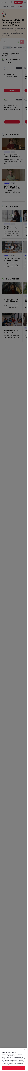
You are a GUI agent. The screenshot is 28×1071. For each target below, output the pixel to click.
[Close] (25, 1050)
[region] (13, 1059)
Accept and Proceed (13, 1068)
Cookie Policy (6, 1061)
